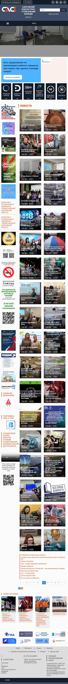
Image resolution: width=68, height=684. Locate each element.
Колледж (43, 651)
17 (51, 582)
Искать (63, 10)
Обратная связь (54, 651)
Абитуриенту (28, 648)
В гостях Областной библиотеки (30, 578)
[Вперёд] (61, 582)
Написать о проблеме (13, 77)
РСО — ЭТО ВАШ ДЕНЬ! (28, 573)
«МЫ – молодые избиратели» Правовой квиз (34, 564)
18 (55, 582)
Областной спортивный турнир (29, 571)
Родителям (49, 648)
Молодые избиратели (27, 566)
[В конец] (64, 582)
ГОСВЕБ (28, 2)
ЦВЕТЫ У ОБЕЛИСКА (27, 561)
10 (26, 582)
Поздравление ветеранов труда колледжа (33, 555)
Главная (18, 648)
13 (37, 582)
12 (33, 582)
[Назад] (23, 582)
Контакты (61, 95)
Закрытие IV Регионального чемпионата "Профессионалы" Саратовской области (8, 207)
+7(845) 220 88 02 (53, 14)
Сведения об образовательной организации (23, 651)
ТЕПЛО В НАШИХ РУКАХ (28, 576)
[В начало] (20, 582)
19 (58, 582)
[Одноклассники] (22, 588)
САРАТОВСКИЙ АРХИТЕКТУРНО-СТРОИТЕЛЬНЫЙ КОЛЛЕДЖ (28, 10)
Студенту (39, 648)
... (40, 582)
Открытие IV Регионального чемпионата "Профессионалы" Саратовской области (8, 222)
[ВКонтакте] (19, 588)
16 (47, 582)
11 (30, 582)
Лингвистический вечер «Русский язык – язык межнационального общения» (43, 568)
